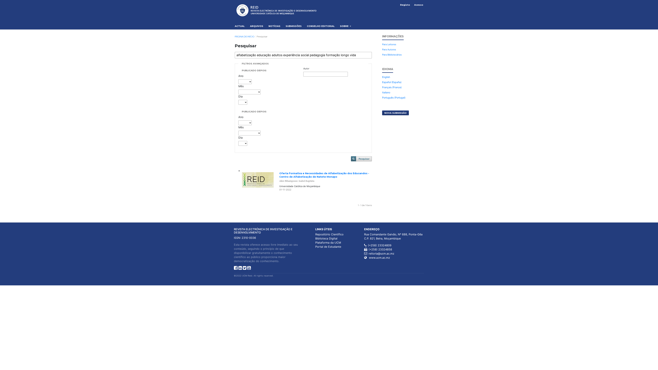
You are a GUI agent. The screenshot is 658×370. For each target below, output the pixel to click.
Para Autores (389, 49)
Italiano (386, 92)
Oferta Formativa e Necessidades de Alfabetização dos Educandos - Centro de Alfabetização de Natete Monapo (324, 177)
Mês (241, 86)
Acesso (418, 4)
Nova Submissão (395, 113)
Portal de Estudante (328, 246)
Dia (240, 96)
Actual (240, 26)
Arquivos (256, 26)
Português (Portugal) (393, 97)
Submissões (294, 26)
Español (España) (391, 82)
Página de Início (244, 36)
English (386, 77)
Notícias (274, 26)
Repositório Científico (329, 234)
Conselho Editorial (321, 26)
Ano (240, 76)
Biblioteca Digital (326, 238)
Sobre (344, 26)
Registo (405, 4)
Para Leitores (389, 44)
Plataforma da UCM (328, 242)
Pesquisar (364, 158)
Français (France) (392, 87)
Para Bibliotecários (392, 54)
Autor (306, 68)
